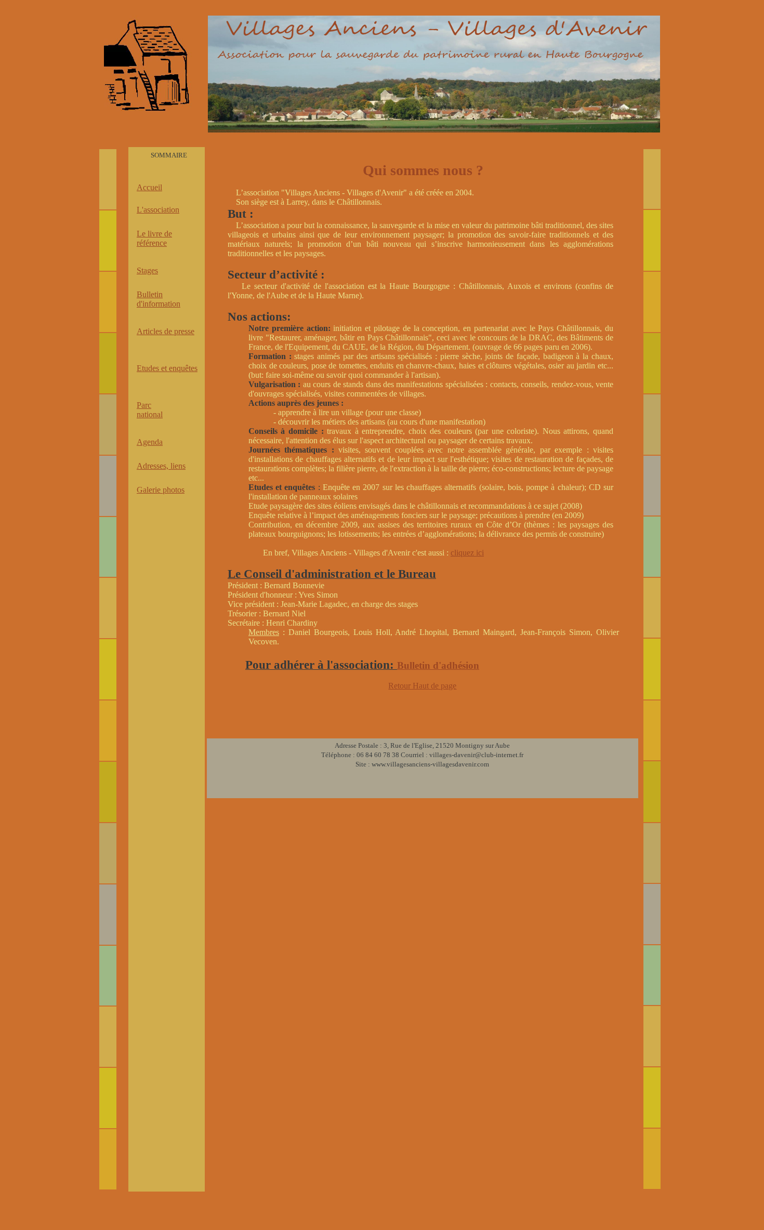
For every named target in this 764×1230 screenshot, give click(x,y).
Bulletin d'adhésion (438, 665)
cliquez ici (467, 552)
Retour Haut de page (422, 685)
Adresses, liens (161, 465)
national (150, 414)
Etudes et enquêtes (167, 368)
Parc (144, 405)
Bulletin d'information (158, 299)
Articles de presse (165, 331)
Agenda (150, 442)
